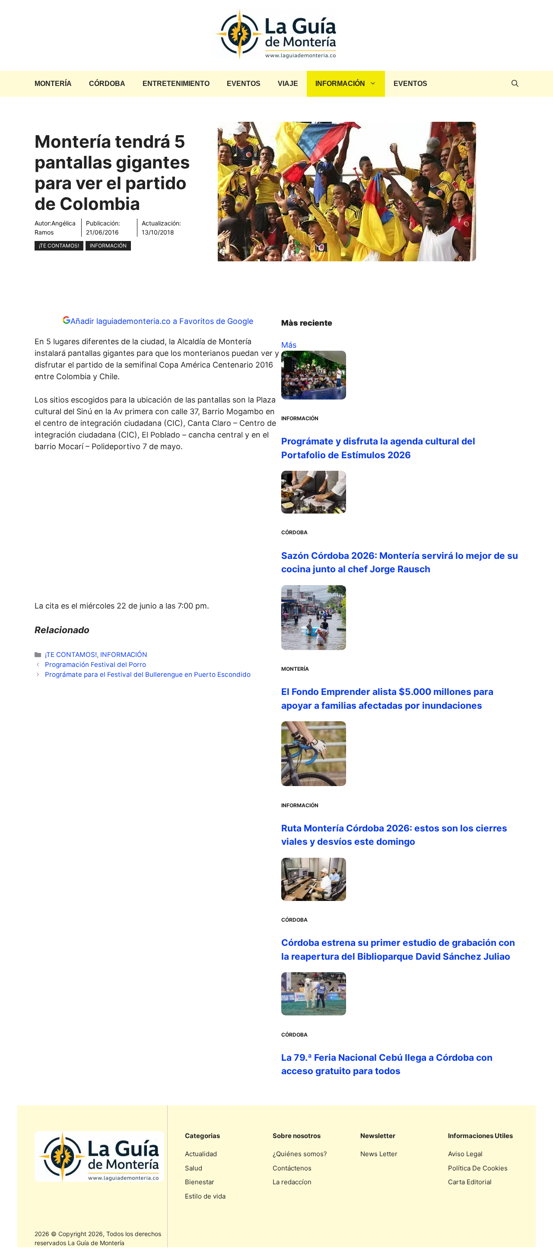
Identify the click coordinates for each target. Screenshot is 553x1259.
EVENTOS (244, 83)
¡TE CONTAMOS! (59, 245)
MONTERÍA (53, 83)
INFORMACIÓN (340, 83)
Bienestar (199, 1182)
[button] (515, 84)
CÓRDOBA (107, 83)
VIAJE (288, 83)
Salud (193, 1168)
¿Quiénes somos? (300, 1154)
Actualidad (201, 1154)
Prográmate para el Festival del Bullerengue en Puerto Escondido (148, 674)
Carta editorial (470, 1182)
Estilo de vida (205, 1196)
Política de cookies (478, 1168)
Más (288, 344)
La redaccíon (292, 1182)
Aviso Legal (465, 1154)
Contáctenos (292, 1168)
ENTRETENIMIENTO (176, 83)
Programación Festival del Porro (95, 664)
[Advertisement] (158, 528)
